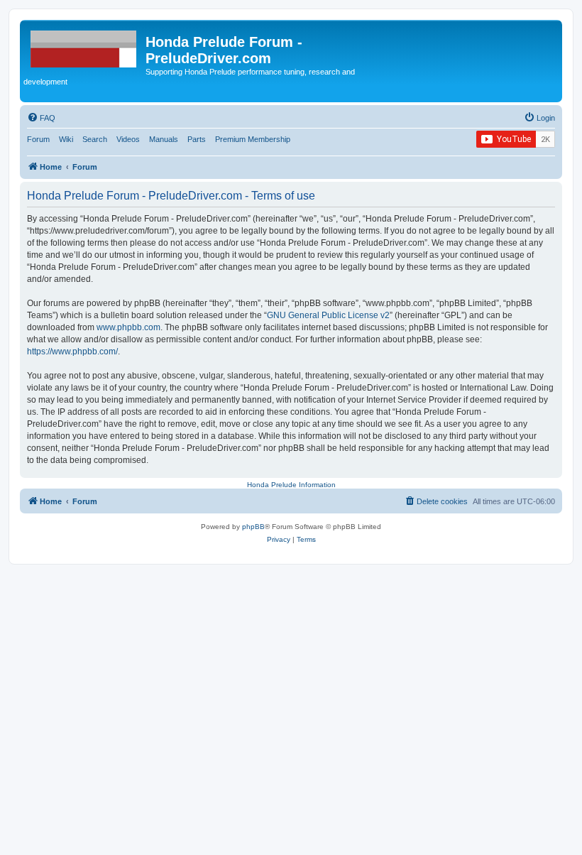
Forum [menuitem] (38, 139)
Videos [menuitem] (128, 139)
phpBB (253, 526)
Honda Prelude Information (291, 485)
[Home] (84, 46)
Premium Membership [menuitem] (252, 139)
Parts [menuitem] (196, 139)
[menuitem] (41, 117)
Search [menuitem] (94, 139)
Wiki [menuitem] (66, 139)
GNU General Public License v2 (328, 315)
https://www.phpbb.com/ (72, 351)
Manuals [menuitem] (163, 139)
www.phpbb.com (128, 327)
